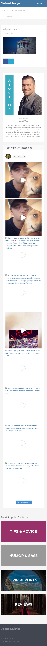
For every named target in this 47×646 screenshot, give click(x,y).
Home (6, 10)
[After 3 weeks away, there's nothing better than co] (23, 180)
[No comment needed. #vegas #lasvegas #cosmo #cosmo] (23, 292)
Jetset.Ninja (10, 3)
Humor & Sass (23, 556)
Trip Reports (23, 580)
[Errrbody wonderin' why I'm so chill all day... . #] (23, 443)
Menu (39, 3)
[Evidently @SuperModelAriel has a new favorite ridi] (23, 368)
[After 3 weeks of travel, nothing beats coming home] (23, 217)
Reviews (23, 604)
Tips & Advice (23, 531)
